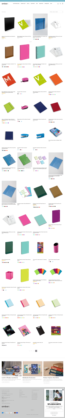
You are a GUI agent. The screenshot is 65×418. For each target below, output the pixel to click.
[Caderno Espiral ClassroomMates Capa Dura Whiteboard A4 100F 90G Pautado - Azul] (2, 206)
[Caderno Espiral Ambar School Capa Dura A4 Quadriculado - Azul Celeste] (33, 234)
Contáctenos (21, 393)
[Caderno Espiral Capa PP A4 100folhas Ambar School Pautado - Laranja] (38, 283)
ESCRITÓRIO (33, 3)
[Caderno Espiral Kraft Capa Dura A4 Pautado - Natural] (38, 207)
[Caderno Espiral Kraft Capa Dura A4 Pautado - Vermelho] (39, 207)
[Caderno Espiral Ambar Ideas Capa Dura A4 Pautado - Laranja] (52, 122)
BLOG (51, 3)
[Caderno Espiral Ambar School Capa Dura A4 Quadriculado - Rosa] (39, 234)
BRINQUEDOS (47, 3)
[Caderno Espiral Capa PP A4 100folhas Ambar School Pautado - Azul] (33, 283)
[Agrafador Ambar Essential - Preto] (20, 149)
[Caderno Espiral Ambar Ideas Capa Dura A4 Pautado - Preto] (51, 122)
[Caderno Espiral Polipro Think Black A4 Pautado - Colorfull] (3, 345)
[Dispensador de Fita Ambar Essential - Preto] (19, 121)
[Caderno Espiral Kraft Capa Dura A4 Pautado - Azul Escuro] (37, 207)
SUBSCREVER (54, 413)
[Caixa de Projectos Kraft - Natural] (7, 262)
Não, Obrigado (54, 415)
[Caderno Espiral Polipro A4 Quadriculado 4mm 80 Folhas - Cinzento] (34, 317)
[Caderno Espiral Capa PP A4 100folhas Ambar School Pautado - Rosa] (34, 283)
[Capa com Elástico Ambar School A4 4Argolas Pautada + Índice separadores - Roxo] (8, 122)
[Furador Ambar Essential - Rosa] (20, 93)
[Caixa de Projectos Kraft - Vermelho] (3, 262)
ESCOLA (28, 3)
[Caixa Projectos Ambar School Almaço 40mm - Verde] (22, 262)
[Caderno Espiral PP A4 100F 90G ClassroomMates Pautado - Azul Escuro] (22, 170)
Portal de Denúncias (34, 399)
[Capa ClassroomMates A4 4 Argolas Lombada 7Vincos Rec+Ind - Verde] (34, 39)
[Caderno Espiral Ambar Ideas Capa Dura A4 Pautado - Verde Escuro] (50, 122)
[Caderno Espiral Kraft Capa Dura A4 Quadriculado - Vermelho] (51, 206)
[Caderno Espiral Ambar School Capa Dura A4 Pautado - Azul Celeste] (20, 234)
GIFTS (37, 3)
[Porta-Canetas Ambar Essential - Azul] (52, 261)
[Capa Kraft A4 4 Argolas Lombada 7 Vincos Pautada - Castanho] (2, 66)
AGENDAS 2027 (23, 3)
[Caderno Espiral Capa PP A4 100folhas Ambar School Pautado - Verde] (37, 283)
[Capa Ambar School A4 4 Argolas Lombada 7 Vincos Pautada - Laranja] (38, 66)
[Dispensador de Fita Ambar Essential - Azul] (21, 121)
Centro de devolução (22, 394)
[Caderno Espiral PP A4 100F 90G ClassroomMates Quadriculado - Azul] (2, 170)
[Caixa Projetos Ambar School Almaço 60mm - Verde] (52, 228)
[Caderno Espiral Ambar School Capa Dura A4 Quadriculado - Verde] (38, 234)
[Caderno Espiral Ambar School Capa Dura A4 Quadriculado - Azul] (34, 234)
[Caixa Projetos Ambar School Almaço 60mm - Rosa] (51, 228)
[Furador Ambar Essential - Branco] (19, 93)
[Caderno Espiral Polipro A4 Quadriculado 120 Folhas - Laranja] (7, 317)
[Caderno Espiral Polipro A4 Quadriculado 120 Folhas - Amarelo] (3, 317)
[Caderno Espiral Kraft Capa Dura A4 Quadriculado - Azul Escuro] (50, 206)
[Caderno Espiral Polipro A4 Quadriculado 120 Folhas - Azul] (2, 317)
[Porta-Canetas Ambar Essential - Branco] (51, 261)
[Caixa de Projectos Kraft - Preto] (8, 262)
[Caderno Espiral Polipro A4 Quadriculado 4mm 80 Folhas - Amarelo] (39, 317)
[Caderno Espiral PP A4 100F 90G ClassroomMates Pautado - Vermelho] (19, 170)
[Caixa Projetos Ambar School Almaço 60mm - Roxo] (49, 228)
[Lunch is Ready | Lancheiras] (12, 368)
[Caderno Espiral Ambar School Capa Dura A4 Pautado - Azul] (21, 234)
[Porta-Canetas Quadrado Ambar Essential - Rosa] (2, 290)
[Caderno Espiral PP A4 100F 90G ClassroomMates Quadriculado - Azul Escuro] (4, 170)
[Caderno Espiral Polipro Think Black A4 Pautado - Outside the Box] (4, 345)
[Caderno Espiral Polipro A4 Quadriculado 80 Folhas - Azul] (55, 317)
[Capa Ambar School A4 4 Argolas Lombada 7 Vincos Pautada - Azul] (37, 66)
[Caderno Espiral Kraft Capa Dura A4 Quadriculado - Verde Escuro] (52, 206)
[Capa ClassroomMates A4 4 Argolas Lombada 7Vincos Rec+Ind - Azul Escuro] (38, 39)
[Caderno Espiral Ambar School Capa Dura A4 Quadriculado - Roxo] (37, 234)
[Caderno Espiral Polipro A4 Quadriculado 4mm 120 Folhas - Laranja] (19, 317)
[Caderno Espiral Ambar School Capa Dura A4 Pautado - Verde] (19, 234)
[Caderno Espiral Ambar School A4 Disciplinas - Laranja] (49, 94)
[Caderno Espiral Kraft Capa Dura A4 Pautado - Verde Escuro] (33, 207)
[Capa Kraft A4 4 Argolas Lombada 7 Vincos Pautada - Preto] (7, 66)
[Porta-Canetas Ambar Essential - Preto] (50, 261)
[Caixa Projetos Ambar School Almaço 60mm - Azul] (50, 228)
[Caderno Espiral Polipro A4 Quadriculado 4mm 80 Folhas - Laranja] (33, 317)
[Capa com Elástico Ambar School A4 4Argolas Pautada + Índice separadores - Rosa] (4, 122)
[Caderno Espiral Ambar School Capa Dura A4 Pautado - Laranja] (22, 234)
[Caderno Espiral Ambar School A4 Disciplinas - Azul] (52, 94)
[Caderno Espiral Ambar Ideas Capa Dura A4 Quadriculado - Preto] (4, 150)
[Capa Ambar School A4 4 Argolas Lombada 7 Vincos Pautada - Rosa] (34, 66)
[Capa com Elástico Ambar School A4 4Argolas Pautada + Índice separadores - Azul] (7, 122)
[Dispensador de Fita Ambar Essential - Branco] (20, 121)
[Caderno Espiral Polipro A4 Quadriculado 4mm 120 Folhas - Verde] (20, 317)
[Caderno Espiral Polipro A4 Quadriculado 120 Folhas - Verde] (8, 317)
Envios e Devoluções (34, 393)
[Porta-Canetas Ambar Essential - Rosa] (49, 261)
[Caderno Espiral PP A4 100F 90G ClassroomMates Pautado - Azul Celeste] (20, 170)
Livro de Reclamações (34, 394)
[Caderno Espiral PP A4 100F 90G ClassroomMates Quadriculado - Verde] (3, 170)
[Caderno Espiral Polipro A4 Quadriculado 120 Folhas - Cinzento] (4, 317)
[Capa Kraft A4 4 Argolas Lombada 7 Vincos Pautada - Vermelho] (8, 66)
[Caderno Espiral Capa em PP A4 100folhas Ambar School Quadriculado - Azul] (52, 282)
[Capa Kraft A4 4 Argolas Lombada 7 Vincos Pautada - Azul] (3, 66)
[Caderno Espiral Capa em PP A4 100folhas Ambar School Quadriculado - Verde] (51, 282)
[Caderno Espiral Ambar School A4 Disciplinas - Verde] (51, 94)
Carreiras (20, 395)
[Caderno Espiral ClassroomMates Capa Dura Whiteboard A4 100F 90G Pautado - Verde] (3, 206)
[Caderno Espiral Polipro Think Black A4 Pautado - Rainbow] (2, 345)
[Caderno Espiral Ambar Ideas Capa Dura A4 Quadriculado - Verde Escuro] (3, 150)
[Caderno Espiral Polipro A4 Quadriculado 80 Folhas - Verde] (49, 317)
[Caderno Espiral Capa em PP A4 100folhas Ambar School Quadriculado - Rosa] (50, 282)
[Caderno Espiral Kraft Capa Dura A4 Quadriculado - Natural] (49, 206)
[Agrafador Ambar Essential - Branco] (19, 149)
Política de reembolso (34, 395)
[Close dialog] (63, 390)
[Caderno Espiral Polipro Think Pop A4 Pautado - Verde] (20, 345)
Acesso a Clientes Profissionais (6, 403)
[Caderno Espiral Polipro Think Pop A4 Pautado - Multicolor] (19, 345)
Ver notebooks (26, 382)
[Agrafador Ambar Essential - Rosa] (21, 149)
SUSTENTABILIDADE (16, 3)
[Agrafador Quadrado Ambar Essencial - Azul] (33, 149)
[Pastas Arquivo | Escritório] (53, 368)
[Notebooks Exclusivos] (32, 368)
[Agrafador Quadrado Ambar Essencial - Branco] (34, 149)
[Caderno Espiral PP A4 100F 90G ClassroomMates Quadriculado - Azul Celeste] (7, 170)
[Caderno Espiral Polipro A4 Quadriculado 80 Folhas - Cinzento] (52, 317)
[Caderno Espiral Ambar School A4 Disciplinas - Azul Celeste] (55, 94)
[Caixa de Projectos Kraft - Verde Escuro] (2, 262)
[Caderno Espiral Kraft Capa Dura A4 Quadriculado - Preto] (55, 206)
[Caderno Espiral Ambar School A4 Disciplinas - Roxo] (50, 94)
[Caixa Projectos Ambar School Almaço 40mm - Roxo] (20, 262)
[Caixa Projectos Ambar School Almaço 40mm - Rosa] (21, 262)
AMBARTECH (41, 3)
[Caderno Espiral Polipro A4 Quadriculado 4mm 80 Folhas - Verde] (38, 317)
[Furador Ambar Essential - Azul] (21, 93)
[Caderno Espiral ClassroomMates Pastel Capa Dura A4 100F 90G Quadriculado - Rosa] (37, 170)
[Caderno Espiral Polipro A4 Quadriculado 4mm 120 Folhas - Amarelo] (22, 317)
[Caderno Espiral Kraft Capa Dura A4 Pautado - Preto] (34, 207)
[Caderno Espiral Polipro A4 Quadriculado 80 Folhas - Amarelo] (50, 317)
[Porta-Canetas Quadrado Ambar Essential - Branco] (4, 290)
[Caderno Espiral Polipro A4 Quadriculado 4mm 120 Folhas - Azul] (21, 317)
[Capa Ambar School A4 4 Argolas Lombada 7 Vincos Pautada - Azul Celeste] (33, 66)
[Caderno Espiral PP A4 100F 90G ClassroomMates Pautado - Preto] (21, 170)
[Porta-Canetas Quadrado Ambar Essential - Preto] (3, 290)
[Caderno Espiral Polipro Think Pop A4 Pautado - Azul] (21, 345)
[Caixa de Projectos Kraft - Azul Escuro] (4, 262)
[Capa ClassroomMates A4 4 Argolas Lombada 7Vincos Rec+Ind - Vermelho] (37, 39)
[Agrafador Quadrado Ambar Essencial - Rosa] (37, 149)
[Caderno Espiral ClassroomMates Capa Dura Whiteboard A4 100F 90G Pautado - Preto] (4, 206)
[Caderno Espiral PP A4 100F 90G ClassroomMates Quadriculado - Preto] (8, 170)
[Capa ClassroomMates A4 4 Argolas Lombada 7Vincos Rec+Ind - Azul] (33, 39)
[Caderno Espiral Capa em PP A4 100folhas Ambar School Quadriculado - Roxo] (49, 282)
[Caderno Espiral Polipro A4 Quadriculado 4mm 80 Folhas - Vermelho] (37, 317)
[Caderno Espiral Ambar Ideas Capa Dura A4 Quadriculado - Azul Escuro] (2, 150)
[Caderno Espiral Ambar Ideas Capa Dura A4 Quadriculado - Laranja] (7, 150)
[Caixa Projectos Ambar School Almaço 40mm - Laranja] (19, 262)
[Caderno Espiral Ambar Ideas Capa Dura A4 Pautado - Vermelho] (49, 122)
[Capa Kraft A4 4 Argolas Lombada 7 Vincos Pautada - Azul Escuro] (4, 66)
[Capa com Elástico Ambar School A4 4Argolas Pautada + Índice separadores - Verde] (2, 122)
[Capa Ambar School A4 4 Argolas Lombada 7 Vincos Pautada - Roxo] (39, 66)
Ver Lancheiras (5, 382)
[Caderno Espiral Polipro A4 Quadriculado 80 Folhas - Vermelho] (51, 317)
